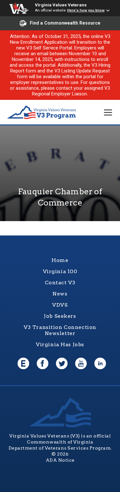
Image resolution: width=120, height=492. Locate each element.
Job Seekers (60, 316)
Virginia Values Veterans (61, 4)
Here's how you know (86, 10)
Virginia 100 (60, 271)
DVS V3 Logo (41, 112)
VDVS (60, 305)
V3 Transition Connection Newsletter (60, 330)
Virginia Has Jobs (60, 344)
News (59, 294)
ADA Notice (60, 460)
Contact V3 (60, 283)
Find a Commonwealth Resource (65, 23)
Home (60, 260)
